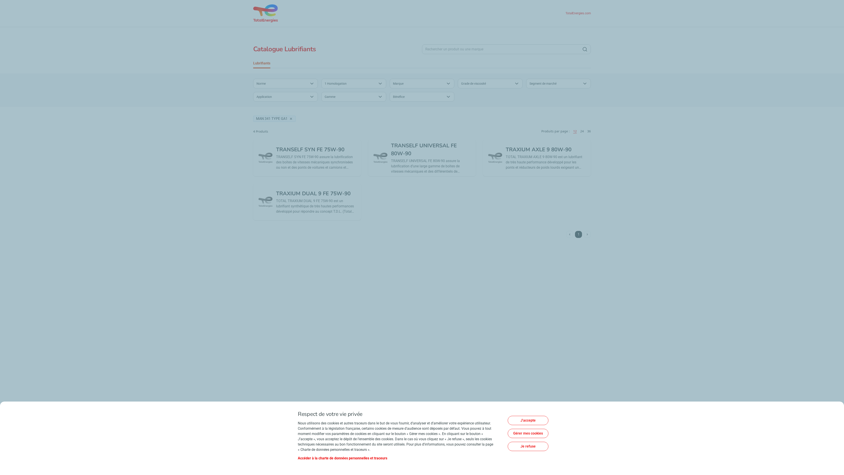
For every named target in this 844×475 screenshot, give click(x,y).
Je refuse (528, 446)
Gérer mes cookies (528, 433)
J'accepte (528, 420)
